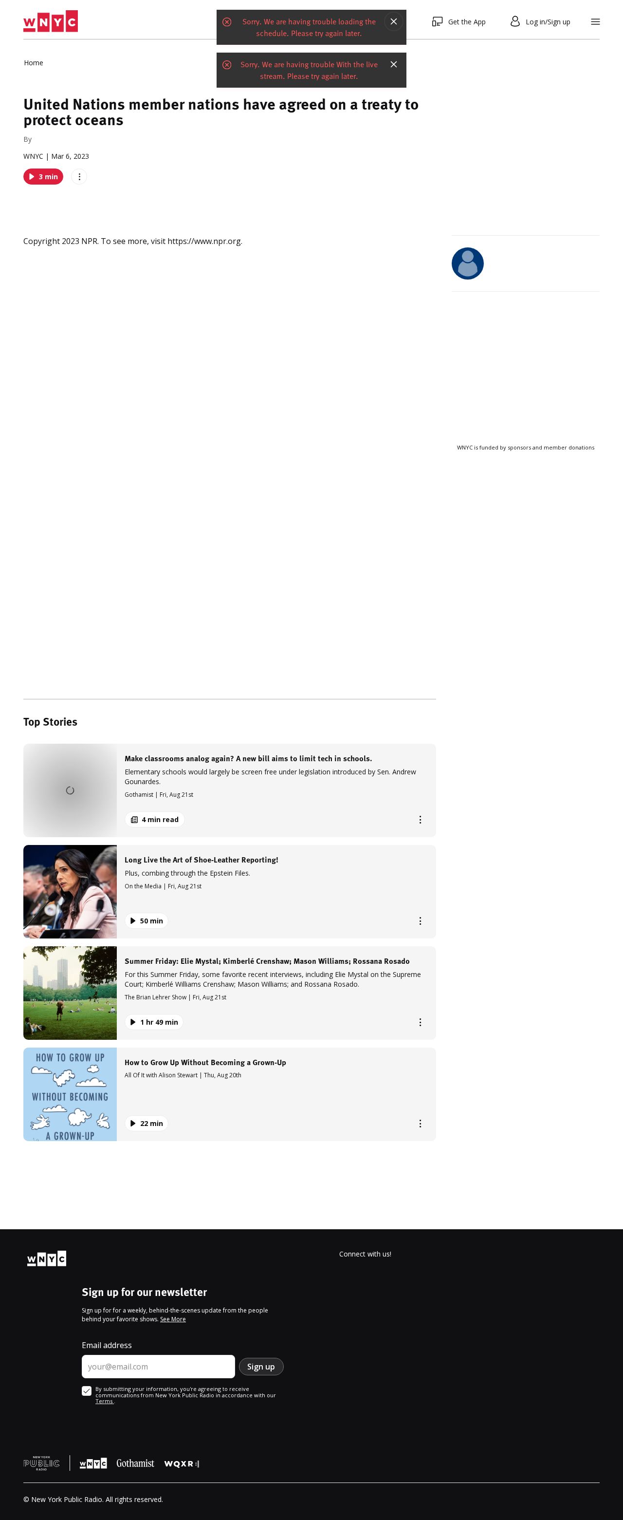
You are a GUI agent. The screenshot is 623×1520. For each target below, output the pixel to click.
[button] (229, 790)
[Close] (394, 21)
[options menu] (79, 177)
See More (173, 1319)
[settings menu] (595, 22)
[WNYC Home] (50, 21)
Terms (104, 1401)
